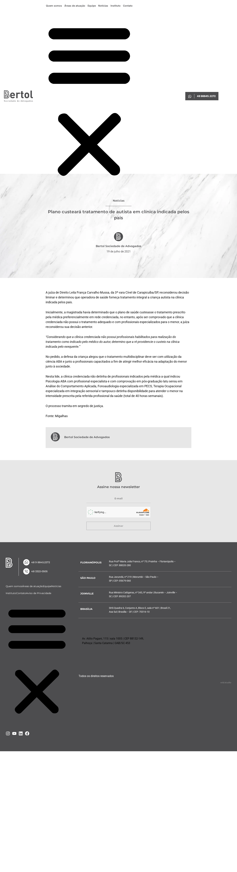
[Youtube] (14, 733)
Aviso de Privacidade (38, 593)
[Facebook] (27, 733)
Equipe (92, 5)
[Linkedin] (21, 733)
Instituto (116, 5)
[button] (89, 100)
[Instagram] (8, 733)
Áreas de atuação (74, 5)
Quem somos (54, 5)
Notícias (103, 5)
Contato (128, 5)
